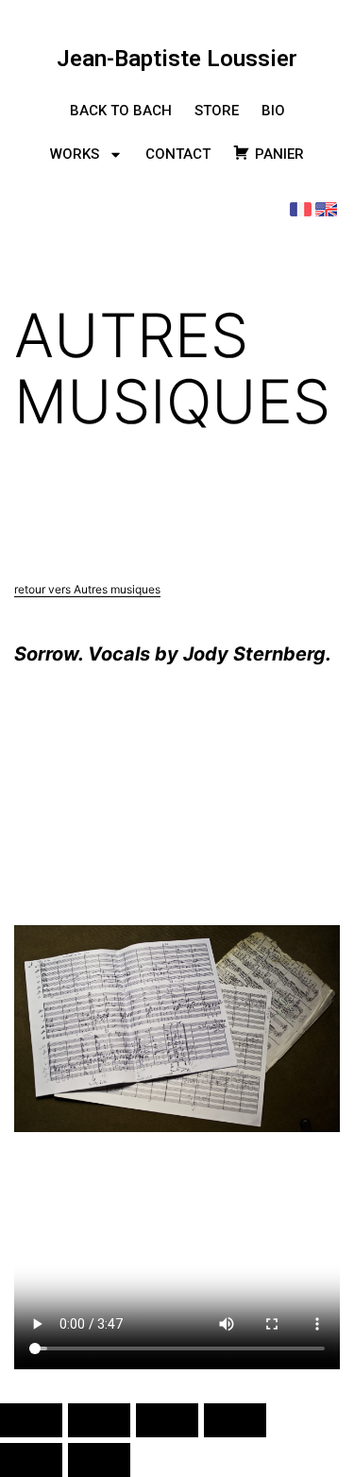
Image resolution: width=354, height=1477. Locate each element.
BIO (273, 110)
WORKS (74, 154)
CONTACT (178, 154)
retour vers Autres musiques (87, 589)
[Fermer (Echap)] (235, 1420)
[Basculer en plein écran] (99, 1420)
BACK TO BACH (121, 110)
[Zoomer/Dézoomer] (31, 1420)
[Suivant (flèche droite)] (99, 1460)
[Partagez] (167, 1420)
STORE (216, 110)
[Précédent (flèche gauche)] (31, 1460)
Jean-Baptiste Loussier (177, 58)
